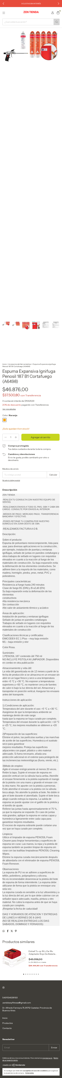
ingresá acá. (47, 1058)
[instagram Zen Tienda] (3, 987)
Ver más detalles (9, 409)
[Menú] (3, 13)
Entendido (29, 1073)
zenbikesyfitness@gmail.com (16, 1002)
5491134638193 (10, 997)
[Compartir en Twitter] (12, 931)
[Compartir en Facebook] (7, 931)
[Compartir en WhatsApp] (3, 931)
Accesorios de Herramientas (19, 364)
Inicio (4, 364)
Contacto (7, 1028)
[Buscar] (57, 22)
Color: (9, 415)
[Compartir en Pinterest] (16, 931)
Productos (7, 1023)
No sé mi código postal (11, 480)
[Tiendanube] (14, 1066)
